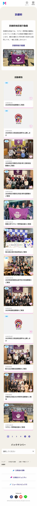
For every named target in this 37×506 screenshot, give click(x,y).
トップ (3, 462)
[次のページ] (25, 436)
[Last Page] (29, 436)
